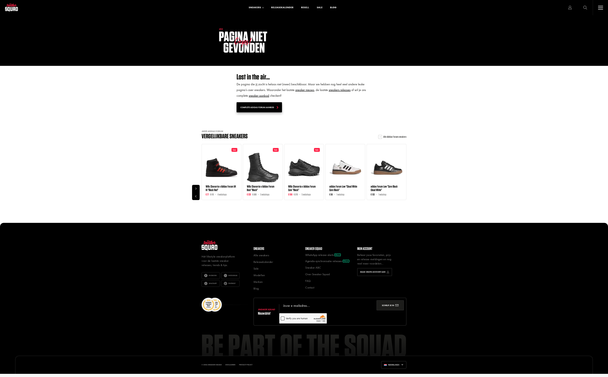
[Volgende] (196, 188)
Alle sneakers (261, 255)
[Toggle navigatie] (600, 7)
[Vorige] (196, 196)
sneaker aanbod (259, 96)
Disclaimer (230, 365)
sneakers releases (340, 90)
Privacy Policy (245, 365)
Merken (258, 282)
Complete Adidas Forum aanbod (257, 107)
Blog (333, 7)
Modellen (259, 275)
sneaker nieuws (304, 90)
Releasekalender (282, 7)
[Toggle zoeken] (585, 7)
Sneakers (255, 7)
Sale (320, 7)
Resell (305, 7)
